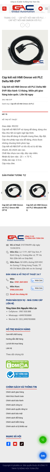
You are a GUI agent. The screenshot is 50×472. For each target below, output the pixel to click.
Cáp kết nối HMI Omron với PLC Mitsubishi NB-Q (36, 207)
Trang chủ (9, 18)
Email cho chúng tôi (18, 294)
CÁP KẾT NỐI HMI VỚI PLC (31, 18)
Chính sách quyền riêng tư (16, 409)
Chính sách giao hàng (15, 392)
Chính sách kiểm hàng (15, 422)
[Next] (48, 198)
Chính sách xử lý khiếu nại (16, 426)
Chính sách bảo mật (14, 413)
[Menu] (46, 8)
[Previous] (2, 198)
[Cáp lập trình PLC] (23, 8)
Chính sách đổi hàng (14, 418)
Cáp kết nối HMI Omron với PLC (25, 20)
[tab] (25, 114)
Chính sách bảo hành (14, 400)
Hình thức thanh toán (15, 396)
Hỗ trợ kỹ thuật (9, 120)
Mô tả (4, 114)
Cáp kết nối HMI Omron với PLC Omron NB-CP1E (12, 207)
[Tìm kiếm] (4, 8)
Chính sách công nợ (14, 405)
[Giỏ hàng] (40, 8)
